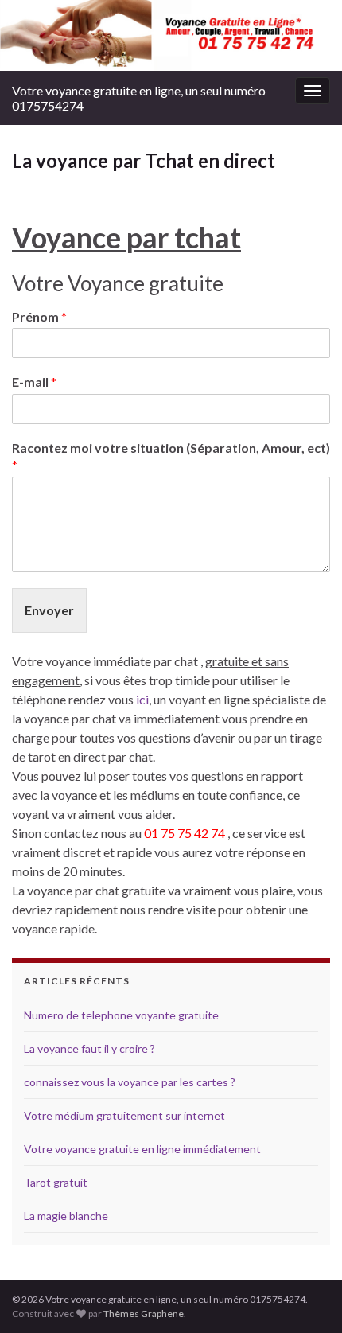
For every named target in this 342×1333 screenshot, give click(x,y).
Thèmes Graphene (143, 1313)
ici (142, 699)
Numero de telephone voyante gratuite (121, 1015)
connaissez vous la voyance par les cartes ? (129, 1082)
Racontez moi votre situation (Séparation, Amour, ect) (171, 456)
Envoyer (49, 610)
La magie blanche (66, 1215)
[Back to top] (306, 1297)
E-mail (34, 381)
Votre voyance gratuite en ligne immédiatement (142, 1149)
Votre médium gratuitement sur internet (124, 1115)
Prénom (39, 316)
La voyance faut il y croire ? (89, 1048)
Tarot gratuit (55, 1182)
